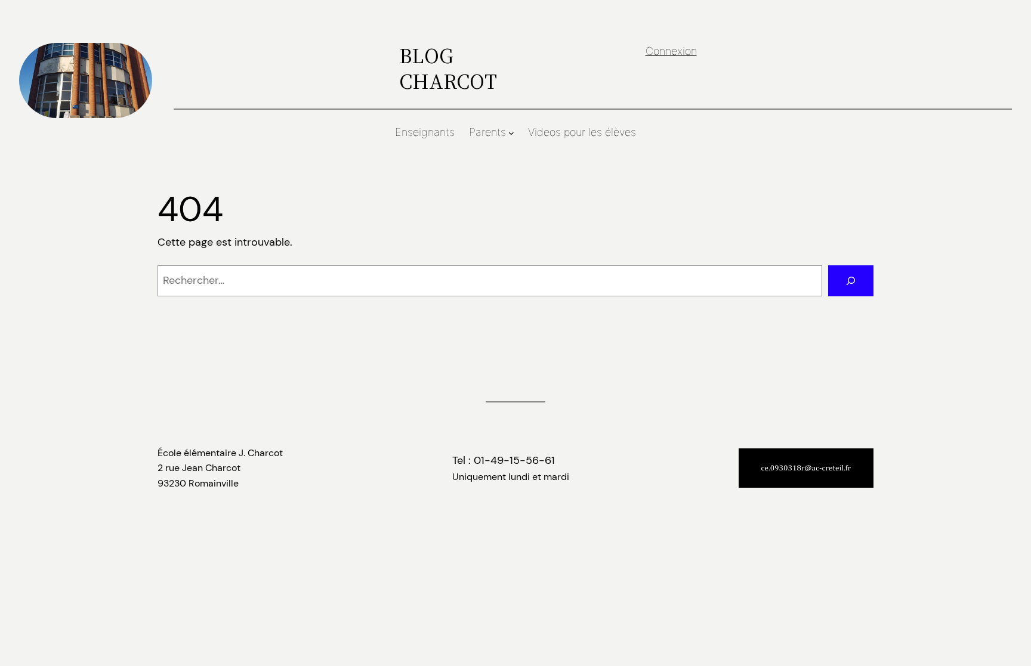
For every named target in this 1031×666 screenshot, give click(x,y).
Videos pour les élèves (582, 132)
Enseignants (425, 132)
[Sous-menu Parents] (511, 133)
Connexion (671, 51)
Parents (487, 132)
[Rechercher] (850, 280)
